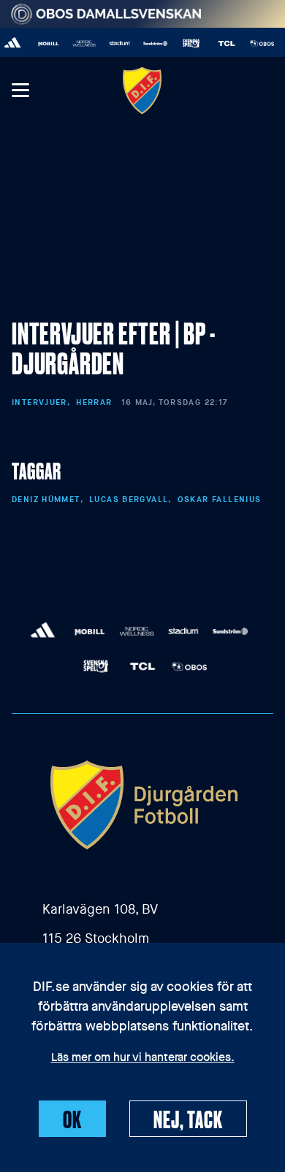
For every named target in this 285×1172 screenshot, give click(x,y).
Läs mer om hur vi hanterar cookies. (143, 1058)
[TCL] (224, 43)
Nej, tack (188, 1118)
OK (72, 1118)
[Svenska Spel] (188, 43)
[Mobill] (46, 43)
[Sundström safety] (153, 43)
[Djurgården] (142, 90)
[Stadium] (117, 43)
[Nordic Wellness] (81, 43)
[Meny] (20, 91)
